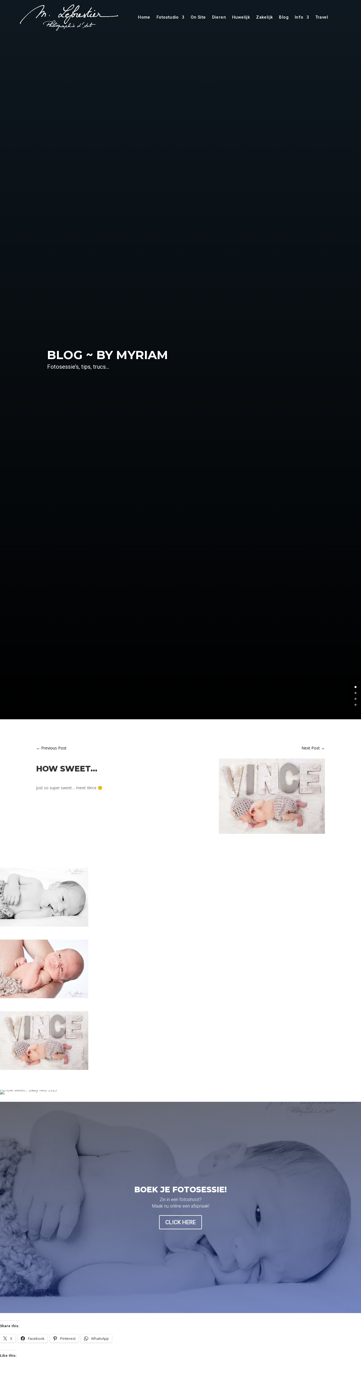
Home (144, 17)
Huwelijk (241, 17)
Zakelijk (264, 17)
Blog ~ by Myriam (107, 355)
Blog (284, 17)
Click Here (180, 1222)
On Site (198, 17)
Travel (321, 17)
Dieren (219, 17)
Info (299, 17)
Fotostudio (168, 17)
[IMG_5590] (272, 833)
